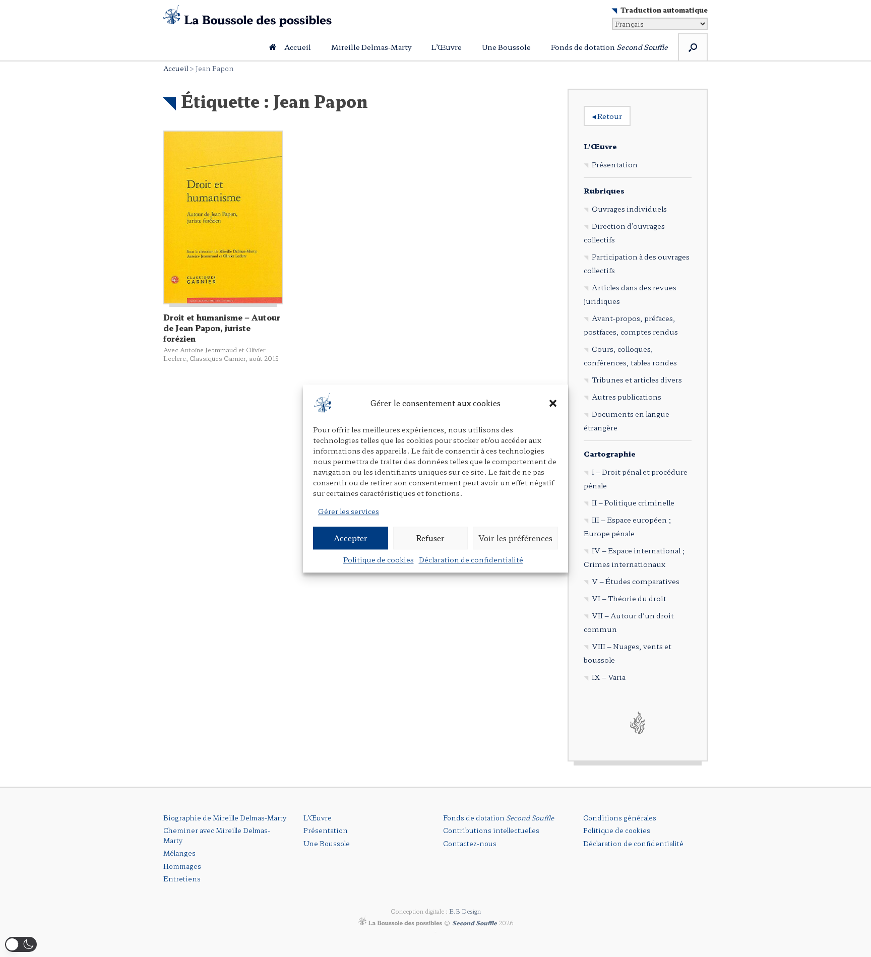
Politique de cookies (378, 559)
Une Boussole (506, 47)
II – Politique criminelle (633, 502)
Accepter (350, 538)
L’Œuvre (446, 47)
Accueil (297, 47)
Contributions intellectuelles (491, 830)
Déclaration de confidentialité (471, 559)
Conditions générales (619, 817)
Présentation (615, 164)
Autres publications (626, 397)
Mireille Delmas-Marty (371, 47)
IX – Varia (609, 677)
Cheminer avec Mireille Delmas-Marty (216, 835)
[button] (553, 403)
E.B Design (465, 911)
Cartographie (610, 454)
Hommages (182, 866)
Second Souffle (474, 923)
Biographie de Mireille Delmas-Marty (224, 817)
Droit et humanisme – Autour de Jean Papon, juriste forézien (221, 328)
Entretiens (182, 878)
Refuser (430, 538)
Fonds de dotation (609, 47)
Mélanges (179, 853)
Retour (607, 116)
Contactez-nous (469, 843)
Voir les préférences (515, 538)
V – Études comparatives (635, 581)
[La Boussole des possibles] (247, 16)
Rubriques (604, 190)
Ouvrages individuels (629, 209)
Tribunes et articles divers (637, 379)
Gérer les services (348, 511)
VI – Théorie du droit (629, 598)
